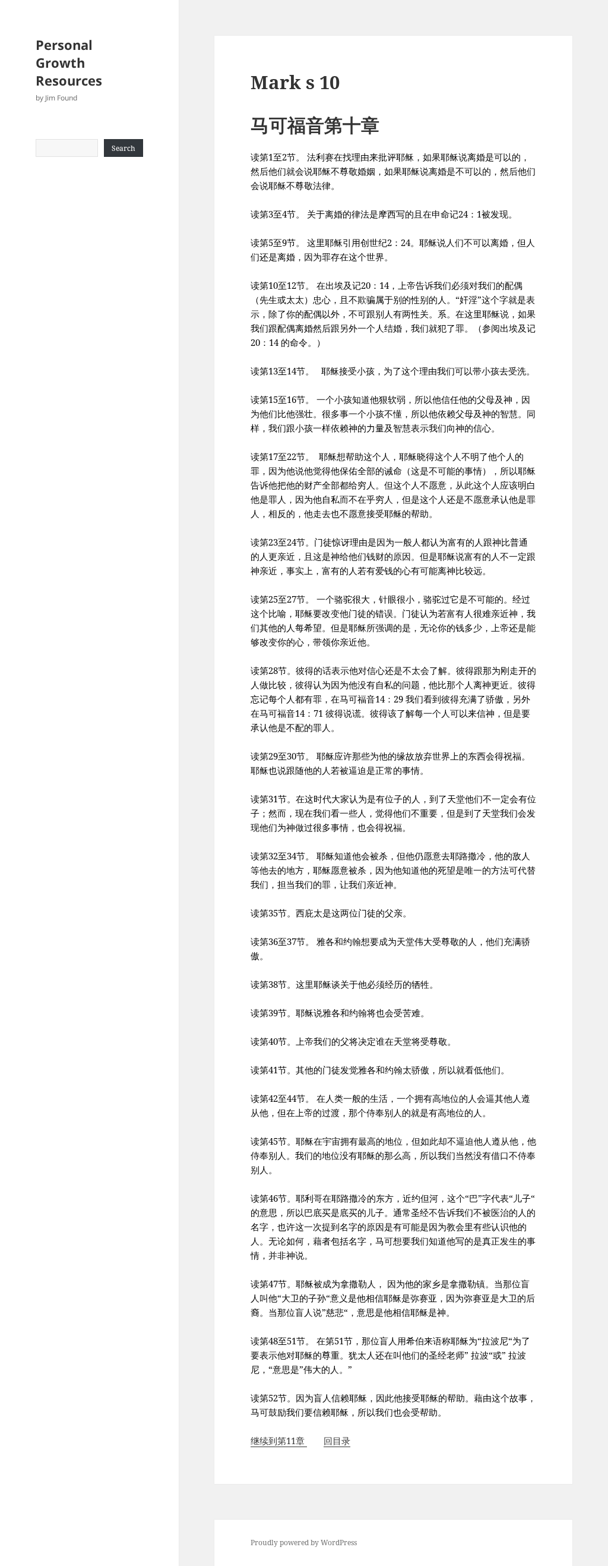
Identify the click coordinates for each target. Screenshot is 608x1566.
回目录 (337, 1441)
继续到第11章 (279, 1441)
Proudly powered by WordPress (304, 1542)
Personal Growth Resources (69, 62)
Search (123, 148)
